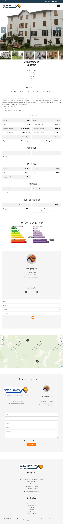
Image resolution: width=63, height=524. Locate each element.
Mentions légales (21, 519)
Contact (47, 91)
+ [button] (2, 337)
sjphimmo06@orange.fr (32, 277)
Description (17, 91)
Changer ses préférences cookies (50, 519)
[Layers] (60, 338)
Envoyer (31, 444)
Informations (33, 91)
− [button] (2, 340)
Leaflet (61, 366)
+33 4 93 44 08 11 (33, 272)
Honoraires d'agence (33, 519)
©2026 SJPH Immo (9, 519)
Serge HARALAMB (31, 268)
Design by (34, 521)
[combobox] (31, 301)
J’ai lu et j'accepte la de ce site (23, 441)
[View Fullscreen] (2, 343)
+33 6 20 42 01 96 (33, 274)
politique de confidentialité (26, 441)
